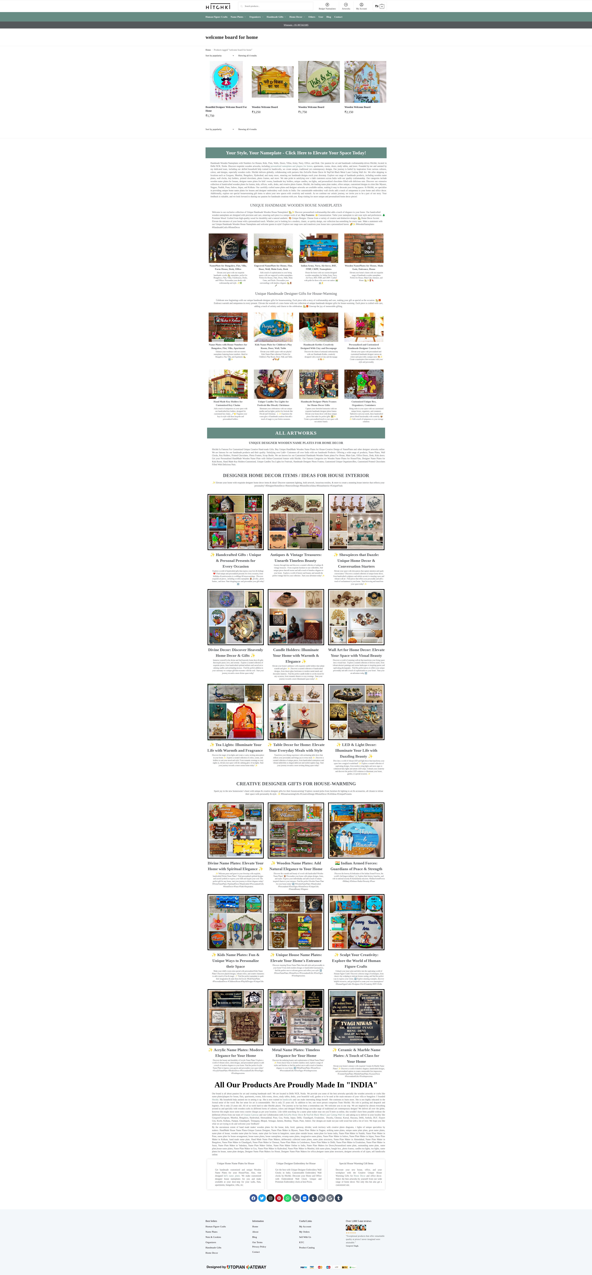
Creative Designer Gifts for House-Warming (296, 783)
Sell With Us (305, 1237)
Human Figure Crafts (216, 1226)
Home (208, 50)
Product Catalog (307, 1247)
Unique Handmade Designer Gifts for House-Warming (296, 294)
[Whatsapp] (287, 1198)
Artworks (346, 9)
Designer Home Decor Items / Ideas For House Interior (296, 475)
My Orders (304, 1232)
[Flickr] (304, 1198)
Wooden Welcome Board (265, 107)
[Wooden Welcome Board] (273, 82)
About (255, 1232)
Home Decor (359, 1176)
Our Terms (257, 1242)
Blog (254, 1237)
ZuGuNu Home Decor (293, 1115)
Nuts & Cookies (213, 1237)
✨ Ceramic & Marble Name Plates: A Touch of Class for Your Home (356, 1056)
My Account (361, 9)
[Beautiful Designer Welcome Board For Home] (226, 82)
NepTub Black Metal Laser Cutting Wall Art (326, 1115)
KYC (301, 1242)
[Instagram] (270, 1198)
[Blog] (321, 1198)
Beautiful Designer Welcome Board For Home (226, 109)
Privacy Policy (259, 1246)
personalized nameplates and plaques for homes (291, 166)
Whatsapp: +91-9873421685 (296, 25)
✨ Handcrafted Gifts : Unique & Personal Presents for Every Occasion (235, 560)
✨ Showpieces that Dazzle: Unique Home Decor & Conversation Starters (356, 560)
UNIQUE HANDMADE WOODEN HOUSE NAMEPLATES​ (296, 205)
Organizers (211, 1242)
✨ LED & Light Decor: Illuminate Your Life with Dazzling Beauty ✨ (356, 750)
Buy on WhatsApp (228, 117)
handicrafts (287, 1099)
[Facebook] (253, 1198)
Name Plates (211, 1232)
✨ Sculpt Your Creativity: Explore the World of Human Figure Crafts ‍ (356, 960)
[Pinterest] (279, 1198)
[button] (380, 6)
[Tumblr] (313, 1198)
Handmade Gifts (213, 1247)
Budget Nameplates (327, 9)
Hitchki (215, 1099)
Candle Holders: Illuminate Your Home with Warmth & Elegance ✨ (296, 655)
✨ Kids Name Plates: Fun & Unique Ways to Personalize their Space (236, 960)
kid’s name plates (232, 1176)
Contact (256, 1252)
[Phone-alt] (296, 1198)
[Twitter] (262, 1198)
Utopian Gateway (251, 1115)
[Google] (330, 1198)
